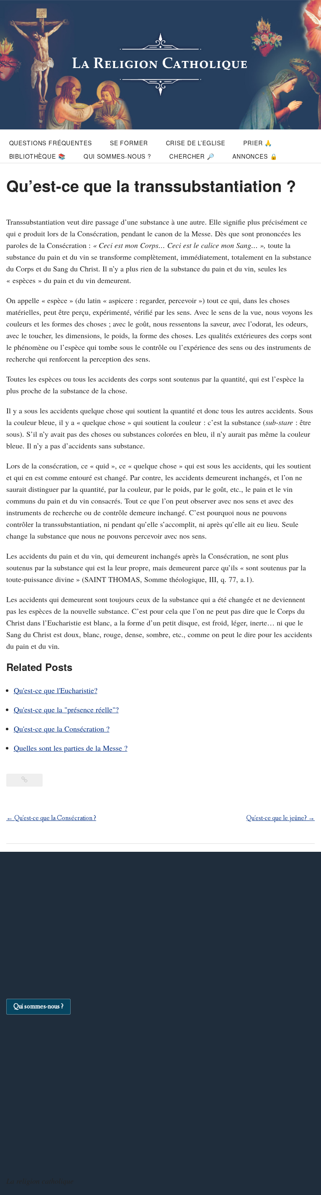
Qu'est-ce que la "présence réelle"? (66, 709)
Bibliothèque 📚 (37, 156)
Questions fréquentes (50, 143)
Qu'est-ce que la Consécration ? (62, 729)
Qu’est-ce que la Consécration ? (51, 818)
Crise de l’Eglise (195, 143)
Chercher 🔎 (191, 156)
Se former (129, 143)
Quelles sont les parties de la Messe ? (70, 748)
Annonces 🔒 (254, 156)
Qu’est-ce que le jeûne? (280, 818)
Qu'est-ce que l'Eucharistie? (55, 690)
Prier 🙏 (257, 143)
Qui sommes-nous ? (117, 156)
